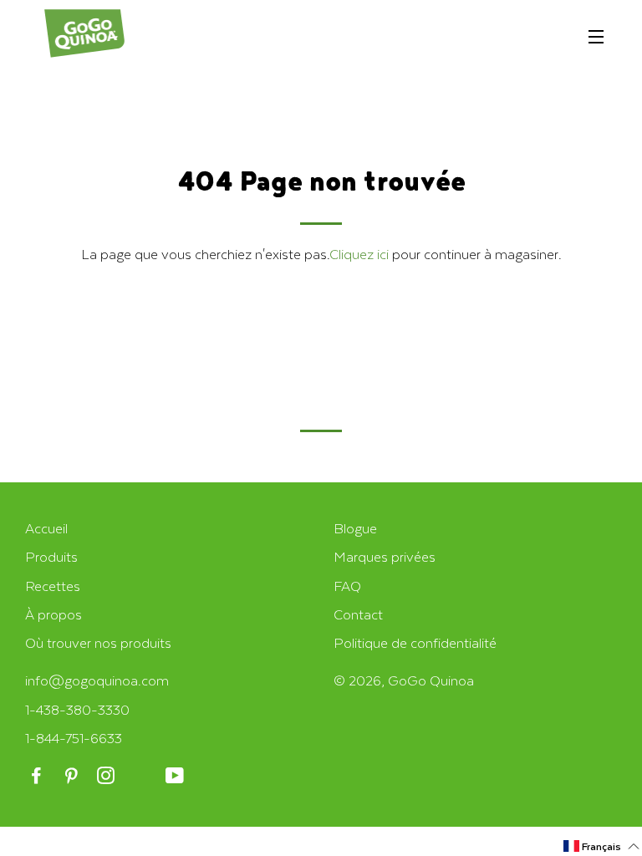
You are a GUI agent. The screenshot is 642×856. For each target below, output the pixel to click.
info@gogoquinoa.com (97, 680)
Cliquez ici (359, 253)
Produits (51, 556)
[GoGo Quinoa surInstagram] (107, 776)
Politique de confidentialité (415, 642)
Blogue (355, 528)
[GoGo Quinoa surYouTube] (176, 776)
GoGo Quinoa (431, 680)
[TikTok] (142, 776)
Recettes (52, 585)
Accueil (46, 528)
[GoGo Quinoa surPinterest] (72, 776)
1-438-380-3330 (77, 709)
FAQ (347, 585)
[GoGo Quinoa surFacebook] (38, 776)
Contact (358, 614)
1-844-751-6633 (73, 737)
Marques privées (385, 556)
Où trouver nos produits (98, 642)
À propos (53, 614)
